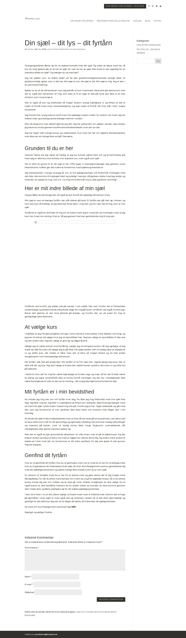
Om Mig (157, 21)
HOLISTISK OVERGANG (58, 49)
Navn (28, 576)
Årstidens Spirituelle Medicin (113, 21)
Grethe (30, 49)
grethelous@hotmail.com (46, 634)
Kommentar (32, 547)
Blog (147, 21)
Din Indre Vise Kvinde (82, 21)
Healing (137, 21)
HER (73, 507)
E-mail (29, 584)
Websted (29, 592)
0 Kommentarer (78, 49)
